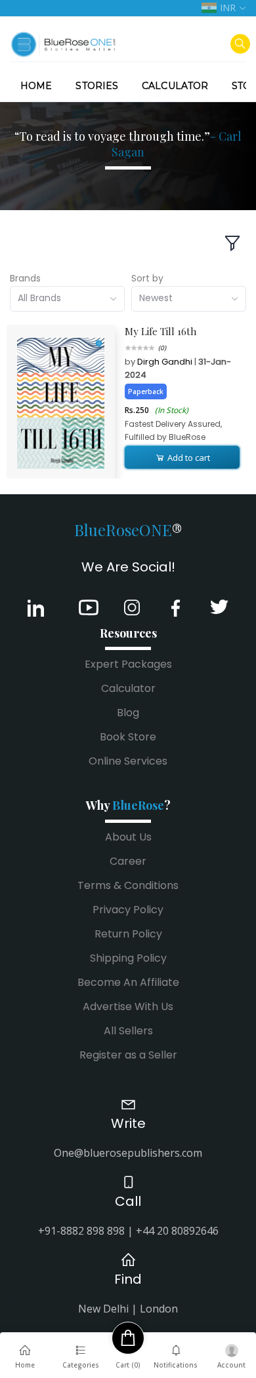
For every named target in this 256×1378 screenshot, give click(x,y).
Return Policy (128, 933)
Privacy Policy (128, 909)
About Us (128, 836)
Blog (128, 712)
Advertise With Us (128, 1006)
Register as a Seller (128, 1054)
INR (228, 7)
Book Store (128, 736)
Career (128, 861)
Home (36, 86)
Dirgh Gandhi (165, 361)
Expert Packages (128, 664)
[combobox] (67, 299)
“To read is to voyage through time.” (128, 144)
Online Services (128, 761)
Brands (25, 278)
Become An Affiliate (128, 982)
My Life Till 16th (160, 331)
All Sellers (128, 1030)
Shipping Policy (128, 958)
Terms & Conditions (128, 885)
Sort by (147, 278)
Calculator (175, 86)
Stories (96, 86)
